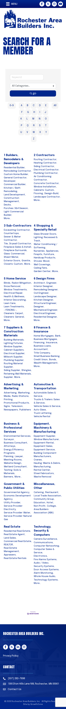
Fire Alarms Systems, (45, 559)
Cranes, (38, 460)
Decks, (7, 205)
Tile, (6, 243)
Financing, (39, 342)
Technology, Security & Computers (42, 530)
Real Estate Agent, (14, 534)
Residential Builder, (14, 167)
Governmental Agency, (17, 492)
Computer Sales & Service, (44, 551)
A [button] (21, 105)
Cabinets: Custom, (44, 190)
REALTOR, (9, 544)
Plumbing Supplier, (14, 360)
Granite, (26, 260)
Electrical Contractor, (46, 170)
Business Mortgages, (46, 339)
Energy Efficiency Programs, (14, 451)
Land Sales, (10, 538)
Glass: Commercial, (14, 254)
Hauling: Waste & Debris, (47, 463)
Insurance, (52, 342)
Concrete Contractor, (46, 183)
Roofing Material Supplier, (13, 365)
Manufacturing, (42, 466)
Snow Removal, (12, 286)
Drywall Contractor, (20, 243)
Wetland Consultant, (15, 466)
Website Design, (13, 463)
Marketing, (24, 393)
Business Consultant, (16, 443)
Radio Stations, (20, 396)
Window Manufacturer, (46, 439)
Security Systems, (44, 566)
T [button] (46, 125)
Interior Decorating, (15, 300)
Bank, (58, 336)
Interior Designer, (43, 286)
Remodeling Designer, (46, 289)
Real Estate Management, (12, 550)
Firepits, (38, 254)
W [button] (34, 132)
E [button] (46, 105)
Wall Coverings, (42, 264)
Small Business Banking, (47, 356)
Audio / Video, (41, 563)
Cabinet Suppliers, (14, 350)
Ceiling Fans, (41, 268)
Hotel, (50, 502)
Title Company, (42, 353)
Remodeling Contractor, (17, 171)
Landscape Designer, (45, 296)
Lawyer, (19, 456)
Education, (40, 502)
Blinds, (7, 283)
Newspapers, (11, 410)
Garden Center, (42, 271)
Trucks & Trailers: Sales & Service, (47, 401)
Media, (7, 396)
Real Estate (12, 526)
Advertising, (10, 393)
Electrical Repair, (13, 293)
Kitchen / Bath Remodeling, (12, 190)
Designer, (39, 306)
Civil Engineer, (41, 293)
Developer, (10, 181)
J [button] (45, 112)
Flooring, (39, 193)
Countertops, (11, 233)
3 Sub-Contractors (17, 225)
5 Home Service (15, 278)
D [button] (40, 105)
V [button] (27, 132)
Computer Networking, (47, 546)
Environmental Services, (17, 436)
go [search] (34, 93)
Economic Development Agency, (17, 497)
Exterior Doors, (12, 260)
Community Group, (44, 499)
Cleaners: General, (14, 317)
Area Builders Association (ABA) (44, 511)
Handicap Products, (45, 258)
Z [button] (33, 139)
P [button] (21, 125)
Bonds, (53, 359)
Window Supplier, (13, 346)
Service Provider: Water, (17, 513)
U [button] (21, 132)
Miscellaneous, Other (44, 486)
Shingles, (26, 370)
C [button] (34, 105)
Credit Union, (41, 359)
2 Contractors (44, 155)
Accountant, (41, 349)
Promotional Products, (17, 403)
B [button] (27, 105)
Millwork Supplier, (13, 357)
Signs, (7, 406)
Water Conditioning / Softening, (45, 246)
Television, (17, 406)
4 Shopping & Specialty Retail (45, 227)
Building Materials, (14, 340)
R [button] (34, 125)
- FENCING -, (10, 310)
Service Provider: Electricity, (13, 508)
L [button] (27, 118)
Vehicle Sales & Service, (47, 406)
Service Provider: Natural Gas (18, 518)
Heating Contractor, (45, 163)
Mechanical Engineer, (46, 310)
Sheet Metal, (11, 257)
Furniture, (49, 254)
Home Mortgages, (44, 336)
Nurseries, (39, 251)
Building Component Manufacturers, (45, 455)
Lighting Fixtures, (13, 343)
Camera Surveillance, (46, 539)
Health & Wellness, (14, 296)
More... (7, 218)
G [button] (28, 112)
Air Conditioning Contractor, (42, 178)
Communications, (43, 542)
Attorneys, (10, 446)
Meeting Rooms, (13, 460)
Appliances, (52, 251)
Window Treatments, (15, 289)
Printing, (8, 399)
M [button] (33, 118)
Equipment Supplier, (45, 436)
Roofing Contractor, (45, 159)
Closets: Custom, (13, 264)
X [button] (40, 132)
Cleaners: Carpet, (14, 313)
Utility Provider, (12, 502)
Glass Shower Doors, (45, 234)
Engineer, (52, 283)
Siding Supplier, (12, 370)
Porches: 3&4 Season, (16, 208)
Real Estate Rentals (15, 558)
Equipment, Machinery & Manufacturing (45, 427)
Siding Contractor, (44, 166)
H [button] (34, 112)
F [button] (22, 112)
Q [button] (28, 125)
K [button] (21, 118)
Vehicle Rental (42, 416)
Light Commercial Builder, (14, 213)
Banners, (9, 477)
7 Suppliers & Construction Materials (13, 331)
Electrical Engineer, (45, 313)
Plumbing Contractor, (46, 173)
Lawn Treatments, (14, 306)
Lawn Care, (10, 303)
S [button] (40, 125)
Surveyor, (9, 439)
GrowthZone (36, 704)
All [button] (55, 105)
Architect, (40, 283)
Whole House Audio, (45, 576)
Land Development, (15, 195)
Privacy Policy (10, 656)
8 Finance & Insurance (42, 329)
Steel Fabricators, (44, 473)
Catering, (39, 492)
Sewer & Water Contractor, (12, 238)
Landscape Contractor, (47, 197)
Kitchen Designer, (44, 300)
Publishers (25, 410)
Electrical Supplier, (14, 353)
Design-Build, (52, 193)
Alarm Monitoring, (44, 573)
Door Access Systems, (46, 569)
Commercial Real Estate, (18, 541)
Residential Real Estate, (17, 531)
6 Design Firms (44, 278)
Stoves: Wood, (42, 261)
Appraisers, (10, 555)
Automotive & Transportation (45, 386)
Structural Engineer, (45, 303)
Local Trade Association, (48, 496)
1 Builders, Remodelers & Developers (13, 159)
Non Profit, (40, 506)
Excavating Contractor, (17, 230)
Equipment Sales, (43, 446)
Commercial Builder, (15, 184)
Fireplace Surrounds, (15, 250)
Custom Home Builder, (16, 174)
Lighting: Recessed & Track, (46, 239)
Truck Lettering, (43, 413)
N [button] (39, 118)
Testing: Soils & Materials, (12, 472)
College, (51, 506)
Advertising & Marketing (13, 386)
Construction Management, (12, 200)
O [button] (46, 118)
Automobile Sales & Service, (45, 394)
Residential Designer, (45, 317)
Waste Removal (42, 477)
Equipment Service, (44, 449)
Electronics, (41, 556)
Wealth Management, (46, 363)
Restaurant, (52, 492)
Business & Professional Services (13, 427)
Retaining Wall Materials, (17, 374)
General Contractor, (15, 178)
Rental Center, (42, 470)
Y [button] (46, 132)
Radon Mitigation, (22, 283)
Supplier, (8, 377)
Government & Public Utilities (14, 486)
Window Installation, (45, 187)
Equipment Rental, (44, 443)
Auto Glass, (40, 410)
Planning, (9, 456)
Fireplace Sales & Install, (18, 247)
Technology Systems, (46, 580)
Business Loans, (42, 346)
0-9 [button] (12, 105)
